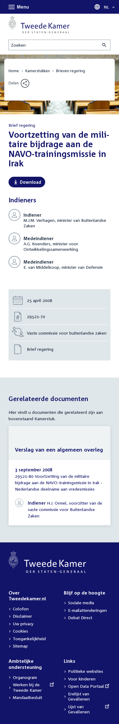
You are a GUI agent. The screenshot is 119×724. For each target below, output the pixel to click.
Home (14, 71)
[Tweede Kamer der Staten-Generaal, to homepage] (39, 24)
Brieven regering (70, 71)
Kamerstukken (37, 71)
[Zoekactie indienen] (105, 45)
